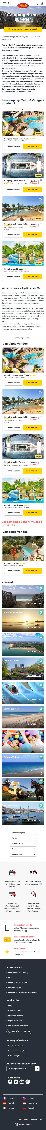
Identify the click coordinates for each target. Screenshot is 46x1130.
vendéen (28, 329)
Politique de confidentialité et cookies (22, 992)
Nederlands (32, 1103)
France (14, 838)
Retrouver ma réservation (18, 1025)
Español (11, 1103)
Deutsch (31, 1108)
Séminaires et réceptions (17, 1051)
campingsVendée (15, 531)
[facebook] (10, 1082)
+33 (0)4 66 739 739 (20, 1031)
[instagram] (27, 1082)
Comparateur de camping (17, 982)
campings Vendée (15, 343)
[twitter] (16, 1082)
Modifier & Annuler (15, 1016)
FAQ (10, 1006)
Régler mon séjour (15, 1020)
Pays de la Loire (17, 843)
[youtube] (21, 1082)
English (30, 1098)
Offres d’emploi (14, 1056)
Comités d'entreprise (16, 1046)
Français (11, 1098)
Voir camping (32, 146)
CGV (10, 977)
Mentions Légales (14, 987)
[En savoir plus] (23, 596)
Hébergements (13, 146)
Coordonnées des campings (18, 972)
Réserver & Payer (14, 1011)
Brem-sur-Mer (17, 854)
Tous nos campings (18, 833)
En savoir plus (34, 603)
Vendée (14, 849)
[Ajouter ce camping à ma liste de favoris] (40, 114)
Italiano (11, 1108)
